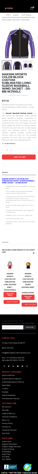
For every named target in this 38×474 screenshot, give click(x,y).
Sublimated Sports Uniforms (13, 382)
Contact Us (6, 427)
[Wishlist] (27, 8)
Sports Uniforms (8, 375)
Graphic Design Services (11, 447)
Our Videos (6, 459)
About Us (5, 420)
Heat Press (6, 454)
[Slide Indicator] (33, 253)
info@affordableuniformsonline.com (16, 353)
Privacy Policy (7, 423)
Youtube (18, 366)
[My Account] (23, 8)
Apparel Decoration (9, 444)
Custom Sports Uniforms (11, 379)
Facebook (4, 366)
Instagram (27, 366)
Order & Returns (8, 413)
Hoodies (5, 392)
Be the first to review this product (18, 95)
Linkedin (13, 366)
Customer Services (9, 430)
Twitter (9, 366)
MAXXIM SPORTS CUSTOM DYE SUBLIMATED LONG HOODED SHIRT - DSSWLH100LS (10, 282)
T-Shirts (5, 389)
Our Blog (5, 457)
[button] (34, 58)
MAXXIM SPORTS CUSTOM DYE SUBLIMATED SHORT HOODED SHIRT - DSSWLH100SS (28, 283)
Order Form (6, 442)
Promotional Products (10, 399)
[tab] (19, 172)
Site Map (5, 410)
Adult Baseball (27, 15)
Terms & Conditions (9, 417)
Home (2, 15)
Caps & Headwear (9, 395)
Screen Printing (8, 449)
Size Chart (6, 433)
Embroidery (6, 452)
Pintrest (22, 366)
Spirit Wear (6, 385)
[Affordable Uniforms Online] (9, 8)
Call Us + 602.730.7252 (11, 473)
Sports (8, 15)
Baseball (16, 15)
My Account (6, 407)
